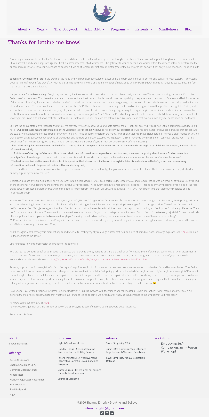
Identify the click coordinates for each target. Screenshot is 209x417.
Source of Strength (68, 378)
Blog (188, 29)
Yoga (40, 29)
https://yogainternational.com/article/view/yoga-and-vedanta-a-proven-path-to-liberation (98, 259)
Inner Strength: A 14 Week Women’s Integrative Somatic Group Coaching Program (78, 361)
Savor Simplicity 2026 (118, 343)
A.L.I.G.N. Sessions (19, 359)
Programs (118, 29)
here (185, 231)
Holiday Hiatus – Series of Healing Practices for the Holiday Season (76, 350)
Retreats (142, 29)
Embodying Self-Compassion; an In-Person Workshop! (179, 347)
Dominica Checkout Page (24, 369)
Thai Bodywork (66, 29)
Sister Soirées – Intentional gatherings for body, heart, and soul (79, 371)
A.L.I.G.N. (93, 29)
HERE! (47, 302)
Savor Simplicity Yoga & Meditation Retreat (125, 359)
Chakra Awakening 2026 (23, 364)
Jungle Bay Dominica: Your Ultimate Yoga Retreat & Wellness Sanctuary (126, 350)
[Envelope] (112, 413)
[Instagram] (107, 413)
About (22, 29)
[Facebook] (102, 413)
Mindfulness (168, 29)
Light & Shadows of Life (71, 343)
